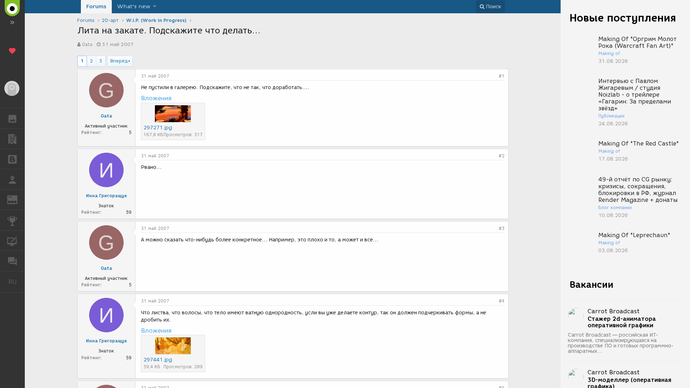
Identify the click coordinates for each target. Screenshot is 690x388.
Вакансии (591, 284)
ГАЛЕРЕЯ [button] (12, 118)
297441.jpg (157, 360)
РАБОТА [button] (12, 179)
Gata (87, 44)
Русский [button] (16, 281)
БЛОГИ (12, 159)
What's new (133, 6)
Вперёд (119, 61)
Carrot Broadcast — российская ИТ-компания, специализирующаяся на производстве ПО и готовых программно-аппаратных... (621, 343)
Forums (96, 6)
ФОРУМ (12, 261)
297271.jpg (157, 128)
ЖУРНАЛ (17, 199)
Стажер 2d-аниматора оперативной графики (622, 322)
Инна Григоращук (106, 195)
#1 (502, 76)
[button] (154, 6)
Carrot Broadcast (614, 311)
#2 (502, 155)
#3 (502, 228)
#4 (502, 301)
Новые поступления (623, 17)
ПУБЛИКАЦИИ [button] (12, 139)
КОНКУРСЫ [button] (12, 220)
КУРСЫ (12, 241)
